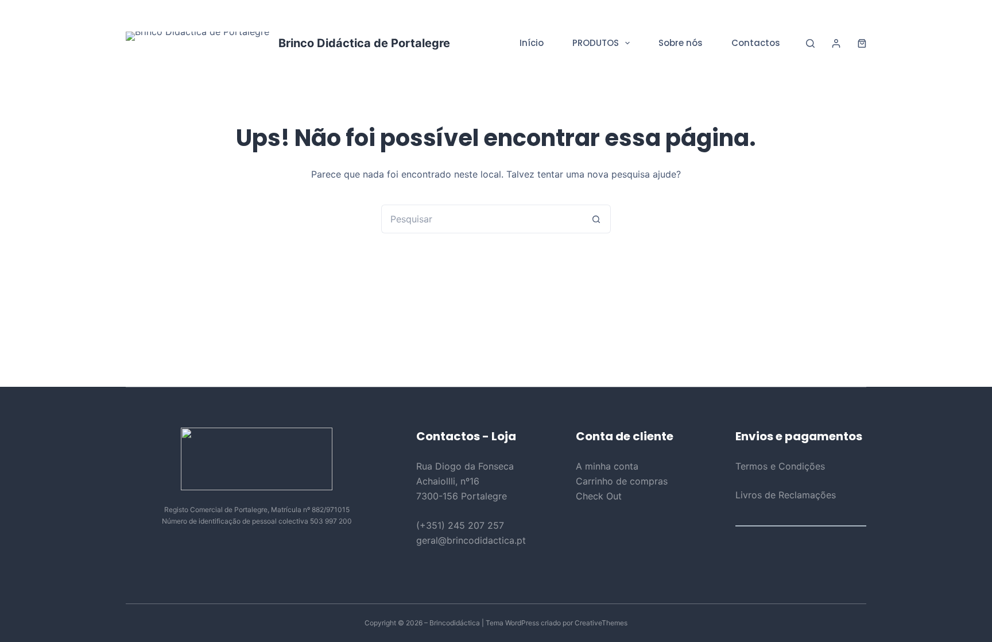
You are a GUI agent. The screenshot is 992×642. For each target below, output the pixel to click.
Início (532, 43)
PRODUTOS (595, 43)
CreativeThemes (601, 622)
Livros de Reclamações (785, 495)
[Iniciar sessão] (836, 43)
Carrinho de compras (622, 481)
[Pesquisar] (810, 43)
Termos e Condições (780, 466)
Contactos (755, 43)
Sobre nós (680, 43)
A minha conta (607, 466)
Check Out (599, 496)
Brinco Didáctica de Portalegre (364, 43)
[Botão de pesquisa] (596, 219)
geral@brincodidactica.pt (471, 540)
